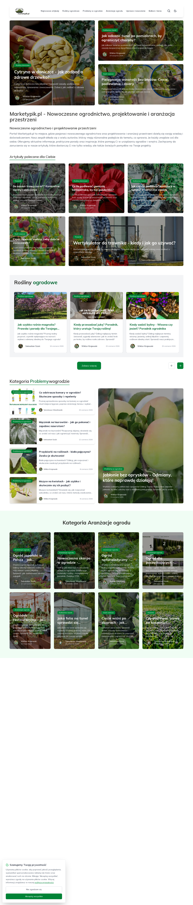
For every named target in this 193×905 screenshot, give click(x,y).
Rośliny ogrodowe (70, 11)
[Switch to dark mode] (175, 10)
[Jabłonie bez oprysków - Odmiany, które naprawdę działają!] (140, 445)
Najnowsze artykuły (50, 11)
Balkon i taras (155, 11)
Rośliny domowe (23, 65)
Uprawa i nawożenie (135, 11)
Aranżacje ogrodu (114, 11)
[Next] (180, 365)
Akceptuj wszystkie (34, 896)
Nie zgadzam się (34, 889)
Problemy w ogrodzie (93, 11)
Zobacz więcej (89, 365)
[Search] (168, 10)
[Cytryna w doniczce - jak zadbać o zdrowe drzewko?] (52, 62)
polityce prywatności (44, 882)
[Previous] (171, 365)
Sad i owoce (108, 74)
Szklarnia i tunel (109, 30)
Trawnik (18, 181)
